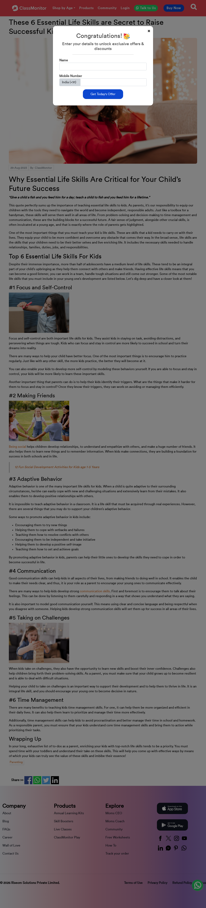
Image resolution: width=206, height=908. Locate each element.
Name (63, 60)
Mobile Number (70, 76)
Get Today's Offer (103, 94)
